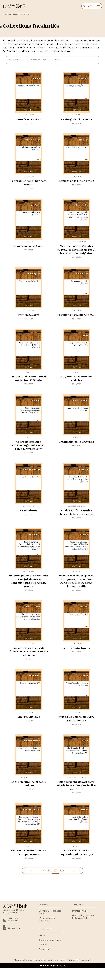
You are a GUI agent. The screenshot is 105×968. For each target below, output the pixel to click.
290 (43, 870)
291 (49, 870)
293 (62, 870)
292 (56, 870)
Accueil (8, 14)
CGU (62, 960)
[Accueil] (14, 6)
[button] (16, 60)
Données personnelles (46, 960)
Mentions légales (23, 960)
